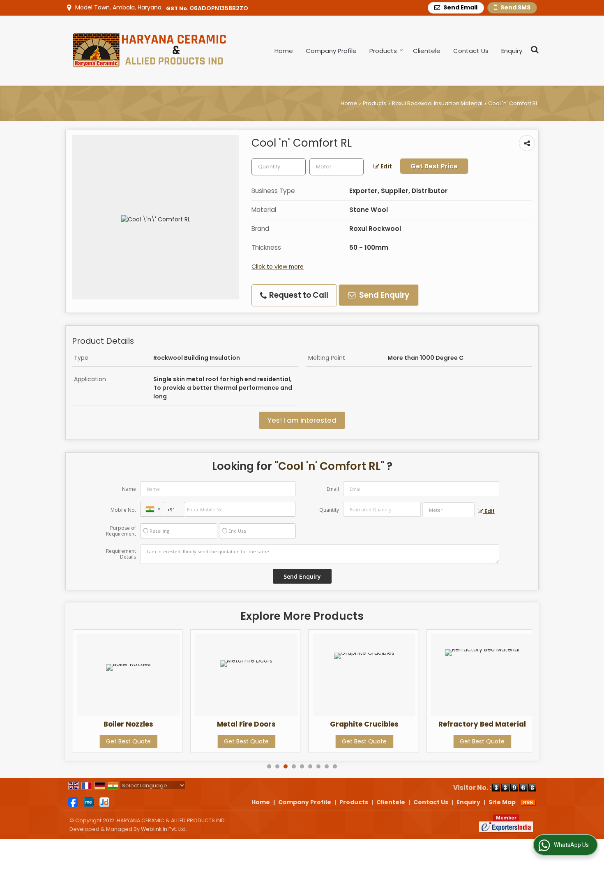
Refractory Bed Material (482, 724)
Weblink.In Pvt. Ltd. (164, 829)
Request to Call (297, 295)
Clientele (426, 50)
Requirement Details (121, 554)
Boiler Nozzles (128, 724)
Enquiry (511, 50)
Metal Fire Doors (246, 724)
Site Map (502, 802)
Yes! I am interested (302, 420)
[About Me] (89, 802)
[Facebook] (73, 802)
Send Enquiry (383, 295)
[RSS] (528, 802)
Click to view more (277, 266)
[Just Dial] (104, 802)
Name (129, 488)
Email (333, 488)
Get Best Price (434, 166)
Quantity (329, 509)
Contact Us (471, 50)
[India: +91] (151, 509)
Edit (385, 166)
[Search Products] (533, 49)
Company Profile (331, 50)
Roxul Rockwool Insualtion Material (437, 103)
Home (283, 50)
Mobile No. (123, 509)
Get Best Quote (128, 741)
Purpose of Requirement (121, 531)
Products (383, 50)
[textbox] (336, 166)
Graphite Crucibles (364, 724)
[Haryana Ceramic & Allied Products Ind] (146, 50)
